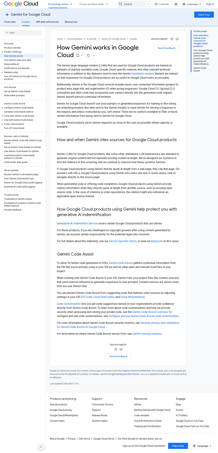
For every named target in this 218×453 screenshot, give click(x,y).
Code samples (141, 415)
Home (60, 39)
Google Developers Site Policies (123, 374)
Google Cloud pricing (61, 410)
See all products (58, 404)
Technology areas (58, 4)
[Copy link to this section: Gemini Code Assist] (97, 254)
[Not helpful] (177, 39)
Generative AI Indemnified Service (77, 223)
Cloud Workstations (132, 297)
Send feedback (166, 48)
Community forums (102, 404)
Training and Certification (147, 426)
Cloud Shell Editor (103, 297)
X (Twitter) (182, 415)
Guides (26, 21)
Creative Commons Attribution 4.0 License (142, 370)
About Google (57, 438)
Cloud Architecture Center (148, 420)
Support (96, 410)
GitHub (137, 404)
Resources (71, 21)
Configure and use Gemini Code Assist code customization (144, 316)
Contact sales (57, 420)
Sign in (210, 4)
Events (179, 410)
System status (100, 420)
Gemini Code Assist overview (150, 312)
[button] (22, 52)
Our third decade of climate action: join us (140, 438)
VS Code (87, 297)
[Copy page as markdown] (88, 55)
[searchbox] (23, 32)
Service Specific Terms (122, 241)
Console (164, 4)
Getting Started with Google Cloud (152, 410)
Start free (204, 14)
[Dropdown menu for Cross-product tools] (108, 4)
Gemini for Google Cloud (30, 14)
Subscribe (178, 445)
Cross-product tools (92, 4)
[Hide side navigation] (41, 446)
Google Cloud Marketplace (64, 415)
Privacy (72, 438)
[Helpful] (172, 39)
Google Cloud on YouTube (190, 420)
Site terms (84, 438)
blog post (156, 241)
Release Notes (99, 415)
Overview (9, 21)
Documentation (74, 39)
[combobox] (134, 4)
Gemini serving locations (147, 333)
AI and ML (92, 39)
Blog (178, 404)
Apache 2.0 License (78, 374)
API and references (47, 21)
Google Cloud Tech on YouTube (192, 426)
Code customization (69, 303)
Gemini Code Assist (121, 263)
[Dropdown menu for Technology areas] (72, 4)
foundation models (142, 73)
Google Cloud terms (103, 438)
